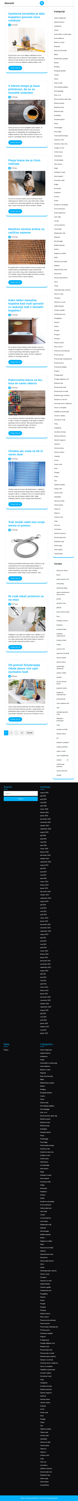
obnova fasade (61, 657)
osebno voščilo (61, 673)
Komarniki (57, 188)
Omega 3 (57, 298)
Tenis (56, 468)
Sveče (56, 460)
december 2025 (45, 819)
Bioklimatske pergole (61, 58)
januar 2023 (44, 921)
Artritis (56, 30)
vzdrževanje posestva (60, 765)
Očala (56, 286)
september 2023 (45, 898)
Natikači (57, 265)
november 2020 (45, 1000)
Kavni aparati (58, 176)
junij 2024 (43, 872)
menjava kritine (61, 640)
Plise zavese (58, 347)
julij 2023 (43, 905)
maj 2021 (43, 980)
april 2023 (43, 914)
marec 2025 (44, 848)
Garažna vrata (59, 140)
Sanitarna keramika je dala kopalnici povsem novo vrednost (26, 17)
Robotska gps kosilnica (62, 395)
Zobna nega (58, 545)
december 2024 (45, 855)
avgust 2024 (44, 865)
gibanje (59, 607)
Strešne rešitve (59, 452)
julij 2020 (43, 1013)
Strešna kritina (59, 448)
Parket (56, 326)
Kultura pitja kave (60, 213)
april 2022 (43, 947)
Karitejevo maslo (59, 172)
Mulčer (56, 249)
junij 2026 (43, 799)
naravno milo (61, 649)
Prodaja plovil (58, 375)
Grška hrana (58, 152)
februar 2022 (44, 954)
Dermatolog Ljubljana (61, 87)
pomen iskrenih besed (61, 683)
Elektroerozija (58, 111)
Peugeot (57, 334)
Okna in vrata (58, 294)
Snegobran (57, 428)
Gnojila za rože (59, 148)
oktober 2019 (44, 1026)
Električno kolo (59, 107)
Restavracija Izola (60, 387)
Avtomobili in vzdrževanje (62, 34)
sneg (58, 725)
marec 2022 (44, 951)
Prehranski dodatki (60, 367)
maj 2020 (43, 1017)
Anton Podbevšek (60, 18)
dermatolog (60, 583)
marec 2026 (44, 809)
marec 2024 (44, 881)
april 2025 (43, 845)
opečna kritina (61, 662)
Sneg (56, 424)
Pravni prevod (58, 355)
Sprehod (57, 444)
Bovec (59, 575)
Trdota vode (58, 489)
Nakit (56, 257)
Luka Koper (58, 229)
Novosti (9, 3)
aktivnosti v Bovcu (62, 570)
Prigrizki (57, 371)
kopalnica (60, 625)
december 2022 (45, 924)
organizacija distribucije (60, 667)
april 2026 (43, 806)
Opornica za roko (60, 302)
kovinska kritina (61, 629)
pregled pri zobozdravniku (61, 693)
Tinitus (56, 476)
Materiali (57, 237)
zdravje (59, 775)
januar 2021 (44, 994)
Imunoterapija (58, 160)
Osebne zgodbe (59, 310)
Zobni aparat (58, 549)
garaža (59, 599)
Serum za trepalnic (60, 407)
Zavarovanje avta (60, 537)
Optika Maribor (59, 306)
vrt (67, 760)
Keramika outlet (59, 180)
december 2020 (45, 997)
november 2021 (45, 964)
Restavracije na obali (61, 391)
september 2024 (45, 862)
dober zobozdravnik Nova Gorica (63, 593)
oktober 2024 (44, 858)
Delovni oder (58, 83)
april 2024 (43, 878)
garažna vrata (61, 603)
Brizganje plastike (60, 71)
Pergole (56, 330)
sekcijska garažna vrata (62, 713)
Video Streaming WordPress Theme (33, 1498)
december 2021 (45, 961)
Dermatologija (58, 91)
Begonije (57, 46)
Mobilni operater (59, 245)
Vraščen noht (58, 517)
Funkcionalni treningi (61, 136)
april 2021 (43, 984)
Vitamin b (57, 509)
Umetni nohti (58, 493)
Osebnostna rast (59, 314)
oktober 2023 (44, 895)
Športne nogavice (60, 440)
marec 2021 (44, 987)
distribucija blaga (62, 588)
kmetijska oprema (62, 620)
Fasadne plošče (59, 119)
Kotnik (56, 200)
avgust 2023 (44, 901)
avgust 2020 (44, 1010)
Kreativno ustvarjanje (61, 205)
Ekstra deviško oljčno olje (62, 99)
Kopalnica (57, 192)
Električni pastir (59, 103)
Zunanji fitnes (58, 553)
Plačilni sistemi (59, 342)
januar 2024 (44, 888)
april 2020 (43, 1020)
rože (58, 707)
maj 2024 (43, 875)
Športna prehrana (60, 436)
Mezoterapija (58, 241)
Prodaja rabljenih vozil (61, 379)
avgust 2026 (44, 792)
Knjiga (56, 184)
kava (58, 616)
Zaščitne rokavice (60, 533)
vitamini (59, 760)
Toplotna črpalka (59, 484)
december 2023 (45, 891)
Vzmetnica (57, 529)
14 (22, 733)
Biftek (56, 54)
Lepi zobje (57, 217)
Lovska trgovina (59, 225)
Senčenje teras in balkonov (63, 403)
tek (57, 738)
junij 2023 (43, 908)
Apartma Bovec (59, 22)
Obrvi (56, 282)
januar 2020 (44, 1023)
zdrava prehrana (62, 771)
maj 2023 (43, 911)
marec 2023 (44, 918)
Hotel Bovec (58, 156)
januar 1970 (44, 1033)
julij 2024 (43, 868)
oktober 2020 (44, 1003)
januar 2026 (44, 815)
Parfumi (56, 322)
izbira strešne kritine (63, 612)
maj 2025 (43, 842)
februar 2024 (44, 885)
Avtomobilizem (59, 38)
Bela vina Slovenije (60, 50)
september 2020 (45, 1007)
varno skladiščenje (62, 755)
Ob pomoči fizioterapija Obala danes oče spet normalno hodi (24, 668)
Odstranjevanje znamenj (62, 290)
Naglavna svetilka (60, 253)
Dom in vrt (57, 95)
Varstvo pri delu (59, 501)
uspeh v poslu (61, 751)
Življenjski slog (59, 541)
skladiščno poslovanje (60, 719)
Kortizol (56, 196)
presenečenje (61, 699)
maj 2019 (43, 1030)
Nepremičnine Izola (60, 269)
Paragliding (57, 318)
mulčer (59, 644)
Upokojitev (57, 497)
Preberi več (16, 68)
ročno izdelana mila (63, 703)
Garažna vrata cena (60, 144)
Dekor (56, 79)
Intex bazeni (58, 164)
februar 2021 (44, 990)
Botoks (56, 63)
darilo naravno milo (63, 579)
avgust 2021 (44, 970)
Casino (56, 75)
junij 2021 (43, 977)
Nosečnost (57, 273)
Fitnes (56, 123)
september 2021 (45, 967)
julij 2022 (43, 938)
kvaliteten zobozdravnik (61, 635)
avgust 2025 (44, 832)
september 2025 (45, 829)
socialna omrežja (62, 729)
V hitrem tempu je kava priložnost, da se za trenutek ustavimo (24, 89)
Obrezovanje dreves (61, 278)
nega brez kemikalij (63, 653)
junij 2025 (43, 839)
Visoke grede (58, 505)
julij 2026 (43, 796)
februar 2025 (44, 852)
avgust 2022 (44, 934)
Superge (57, 456)
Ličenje (56, 221)
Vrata (56, 521)
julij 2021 (43, 974)
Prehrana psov (59, 363)
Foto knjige (57, 131)
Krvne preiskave (59, 209)
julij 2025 (43, 835)
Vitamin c (57, 513)
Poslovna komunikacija (61, 351)
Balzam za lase (59, 42)
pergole (59, 677)
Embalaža (57, 115)
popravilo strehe (62, 688)
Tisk (55, 480)
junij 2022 (43, 941)
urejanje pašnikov (62, 747)
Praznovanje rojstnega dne (63, 359)
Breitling (56, 67)
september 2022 (45, 931)
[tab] (42, 3)
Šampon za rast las (60, 399)
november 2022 (45, 928)
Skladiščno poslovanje (61, 411)
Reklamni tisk (58, 383)
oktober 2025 (44, 825)
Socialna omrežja (60, 432)
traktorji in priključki (63, 742)
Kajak (56, 168)
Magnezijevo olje (59, 233)
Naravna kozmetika (60, 261)
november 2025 (45, 822)
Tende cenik (58, 464)
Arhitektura (57, 26)
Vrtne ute (57, 525)
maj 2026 (43, 802)
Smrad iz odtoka (59, 416)
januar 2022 (44, 957)
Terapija (56, 472)
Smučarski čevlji (59, 420)
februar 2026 (44, 812)
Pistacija (57, 338)
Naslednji (29, 733)
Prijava (6, 1050)
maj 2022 (43, 944)
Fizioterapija (58, 127)
